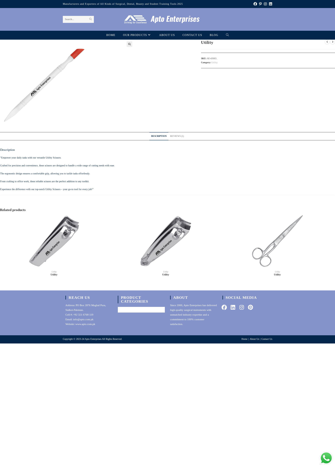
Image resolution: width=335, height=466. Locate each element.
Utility (214, 62)
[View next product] (332, 42)
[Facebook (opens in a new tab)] (255, 4)
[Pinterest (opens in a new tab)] (260, 4)
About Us (254, 339)
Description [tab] (159, 136)
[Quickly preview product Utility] (107, 220)
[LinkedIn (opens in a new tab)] (270, 4)
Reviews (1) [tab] (177, 136)
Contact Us (266, 339)
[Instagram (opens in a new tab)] (265, 4)
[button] (129, 44)
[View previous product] (327, 42)
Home (244, 339)
